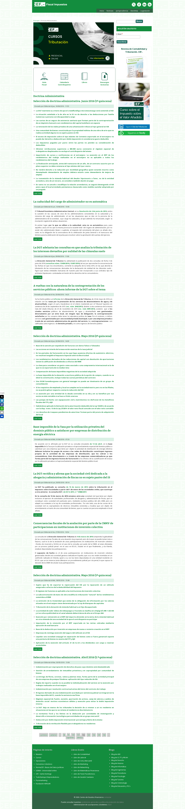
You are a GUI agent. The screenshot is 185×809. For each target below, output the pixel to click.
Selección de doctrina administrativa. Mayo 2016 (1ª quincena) (72, 575)
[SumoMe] (2, 416)
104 (93, 735)
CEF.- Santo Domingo (43, 774)
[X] (2, 397)
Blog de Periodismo (118, 773)
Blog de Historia (117, 763)
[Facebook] (2, 404)
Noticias (109, 10)
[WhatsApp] (2, 408)
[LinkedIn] (2, 401)
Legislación (144, 11)
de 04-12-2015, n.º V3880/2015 (74, 492)
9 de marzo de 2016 (85, 536)
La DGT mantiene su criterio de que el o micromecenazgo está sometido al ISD (75, 111)
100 (73, 735)
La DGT (39, 707)
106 (104, 735)
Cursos (38, 757)
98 (64, 735)
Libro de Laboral (80, 757)
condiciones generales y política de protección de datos (102, 802)
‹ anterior (53, 735)
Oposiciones (40, 761)
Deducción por (42, 720)
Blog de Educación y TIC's (120, 786)
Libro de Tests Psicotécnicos (84, 774)
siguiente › (71, 737)
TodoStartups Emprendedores (47, 777)
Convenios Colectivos (44, 764)
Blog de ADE (115, 754)
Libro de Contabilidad (82, 754)
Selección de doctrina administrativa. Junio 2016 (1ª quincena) (72, 101)
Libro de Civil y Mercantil (83, 761)
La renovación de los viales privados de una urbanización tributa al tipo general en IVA (72, 127)
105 (99, 735)
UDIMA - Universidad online (46, 770)
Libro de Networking (81, 767)
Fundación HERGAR (43, 783)
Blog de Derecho (117, 760)
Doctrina (133, 11)
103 (88, 735)
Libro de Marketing (81, 764)
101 (78, 735)
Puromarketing (41, 780)
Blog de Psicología (118, 776)
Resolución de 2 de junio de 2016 (93, 211)
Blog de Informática (118, 766)
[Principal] (50, 6)
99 (68, 735)
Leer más (38, 193)
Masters (39, 754)
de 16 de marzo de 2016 (77, 487)
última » (80, 737)
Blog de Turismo (117, 779)
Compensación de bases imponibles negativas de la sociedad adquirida (66, 371)
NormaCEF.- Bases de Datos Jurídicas (50, 767)
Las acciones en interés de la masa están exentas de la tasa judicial (64, 349)
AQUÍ (109, 804)
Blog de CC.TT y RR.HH (119, 757)
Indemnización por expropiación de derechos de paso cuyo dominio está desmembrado (73, 667)
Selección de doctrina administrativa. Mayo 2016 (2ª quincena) (72, 336)
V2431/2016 (75, 263)
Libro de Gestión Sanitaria (84, 777)
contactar (107, 797)
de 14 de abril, (96, 444)
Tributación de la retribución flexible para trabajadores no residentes (65, 723)
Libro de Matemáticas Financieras (86, 770)
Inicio (102, 10)
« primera (43, 735)
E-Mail (119, 34)
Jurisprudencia (121, 11)
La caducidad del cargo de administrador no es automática (70, 201)
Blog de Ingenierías (118, 770)
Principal (36, 20)
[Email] (2, 412)
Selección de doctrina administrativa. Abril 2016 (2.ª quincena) (72, 657)
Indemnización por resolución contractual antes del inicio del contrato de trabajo (71, 689)
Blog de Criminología (119, 783)
